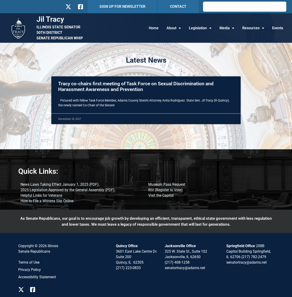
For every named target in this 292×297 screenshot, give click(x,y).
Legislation (198, 28)
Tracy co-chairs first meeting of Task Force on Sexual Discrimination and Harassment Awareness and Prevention (136, 86)
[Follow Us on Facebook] (80, 7)
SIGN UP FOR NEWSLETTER (122, 6)
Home (154, 28)
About (171, 28)
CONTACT (178, 6)
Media (224, 28)
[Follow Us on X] (68, 7)
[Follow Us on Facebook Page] (34, 289)
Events (277, 28)
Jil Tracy (50, 19)
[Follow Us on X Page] (22, 289)
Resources (251, 28)
